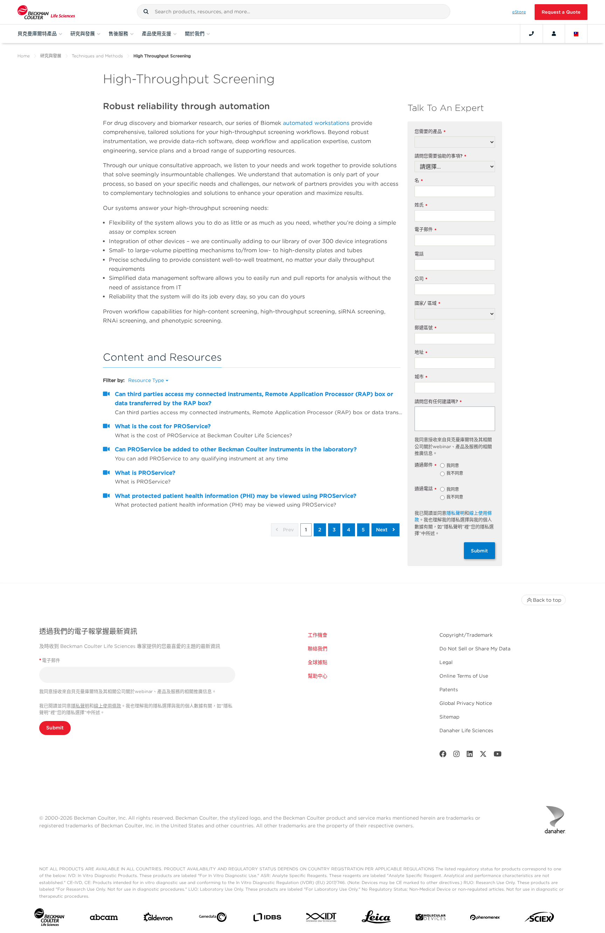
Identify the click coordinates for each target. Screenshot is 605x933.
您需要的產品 (430, 132)
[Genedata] (212, 919)
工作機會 (317, 635)
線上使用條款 (107, 705)
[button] (146, 11)
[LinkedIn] (470, 755)
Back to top (547, 600)
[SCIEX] (539, 918)
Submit (479, 550)
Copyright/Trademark (466, 635)
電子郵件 (426, 230)
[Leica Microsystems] (376, 918)
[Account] (554, 33)
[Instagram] (456, 755)
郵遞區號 (426, 328)
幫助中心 (317, 676)
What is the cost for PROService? (163, 426)
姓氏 (421, 205)
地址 (421, 352)
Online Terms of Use (463, 676)
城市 (421, 377)
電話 (419, 253)
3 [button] (334, 529)
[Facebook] (442, 755)
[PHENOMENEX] (485, 919)
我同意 (452, 466)
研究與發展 (50, 55)
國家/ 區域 (427, 303)
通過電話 (426, 489)
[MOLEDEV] (430, 918)
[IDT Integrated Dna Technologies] (321, 918)
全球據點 (317, 662)
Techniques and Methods (97, 55)
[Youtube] (498, 755)
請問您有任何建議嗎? (438, 402)
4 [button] (348, 529)
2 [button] (319, 529)
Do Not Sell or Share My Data (474, 648)
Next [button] (382, 529)
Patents (448, 689)
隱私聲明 (455, 513)
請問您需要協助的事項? (440, 156)
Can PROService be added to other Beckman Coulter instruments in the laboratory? (236, 449)
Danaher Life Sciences (466, 730)
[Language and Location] (576, 33)
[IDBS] (267, 919)
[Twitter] (483, 755)
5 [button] (363, 529)
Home (24, 55)
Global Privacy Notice (465, 703)
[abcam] (103, 919)
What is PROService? (145, 472)
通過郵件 (426, 465)
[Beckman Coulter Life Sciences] (46, 12)
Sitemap (449, 717)
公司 (421, 279)
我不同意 (454, 474)
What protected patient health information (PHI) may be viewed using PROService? (235, 496)
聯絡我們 (317, 648)
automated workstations (316, 123)
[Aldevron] (158, 918)
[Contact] (531, 33)
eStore (519, 11)
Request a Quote (561, 12)
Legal (446, 662)
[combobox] (293, 12)
